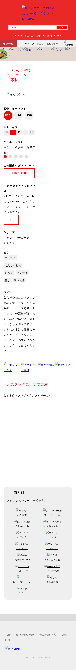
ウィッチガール (52, 514)
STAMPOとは (22, 35)
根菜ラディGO (22, 559)
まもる (8, 272)
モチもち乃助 (22, 525)
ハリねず (22, 514)
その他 (22, 592)
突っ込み (19, 280)
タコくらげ (22, 570)
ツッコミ (10, 258)
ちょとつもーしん (22, 581)
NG (27, 43)
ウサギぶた (22, 548)
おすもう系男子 (52, 525)
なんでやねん (12, 265)
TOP (8, 634)
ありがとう (38, 43)
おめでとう (52, 43)
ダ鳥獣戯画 (52, 581)
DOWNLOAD (19, 173)
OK (20, 43)
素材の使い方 (38, 35)
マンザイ (22, 272)
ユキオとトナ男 (52, 559)
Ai (11, 220)
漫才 (7, 280)
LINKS (57, 35)
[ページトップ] (38, 617)
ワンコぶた (52, 548)
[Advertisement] (38, 440)
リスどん (52, 537)
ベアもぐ (22, 537)
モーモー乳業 (52, 570)
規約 (49, 35)
